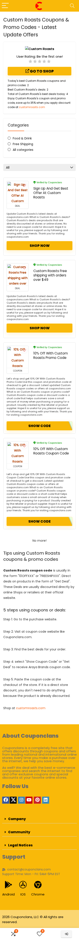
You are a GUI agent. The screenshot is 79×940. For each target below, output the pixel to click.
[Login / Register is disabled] (66, 934)
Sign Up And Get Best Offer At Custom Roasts (50, 192)
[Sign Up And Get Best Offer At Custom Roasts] (17, 192)
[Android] (8, 884)
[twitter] (13, 800)
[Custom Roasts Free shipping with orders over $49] (17, 274)
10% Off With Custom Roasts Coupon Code (51, 451)
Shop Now (40, 245)
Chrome (38, 894)
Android (8, 894)
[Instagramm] (21, 800)
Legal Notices (20, 845)
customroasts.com (32, 107)
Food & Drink (22, 138)
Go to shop (41, 71)
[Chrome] (38, 884)
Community (19, 832)
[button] (39, 819)
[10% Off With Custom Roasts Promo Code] (17, 357)
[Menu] (5, 6)
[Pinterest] (37, 800)
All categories (23, 150)
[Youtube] (28, 800)
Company (17, 819)
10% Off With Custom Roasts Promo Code (50, 355)
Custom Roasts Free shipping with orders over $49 (50, 275)
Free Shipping (23, 144)
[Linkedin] (45, 800)
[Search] (72, 6)
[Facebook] (5, 800)
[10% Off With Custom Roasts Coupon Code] (17, 452)
